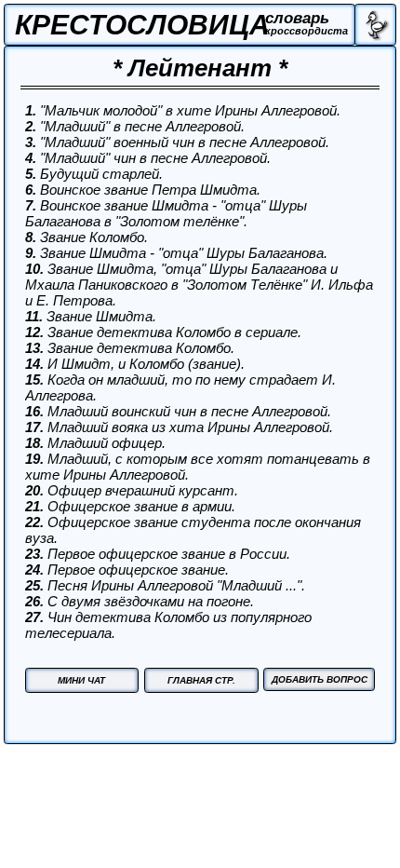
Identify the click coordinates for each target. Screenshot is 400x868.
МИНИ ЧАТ (81, 680)
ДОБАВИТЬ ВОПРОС (319, 679)
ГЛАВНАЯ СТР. (201, 680)
